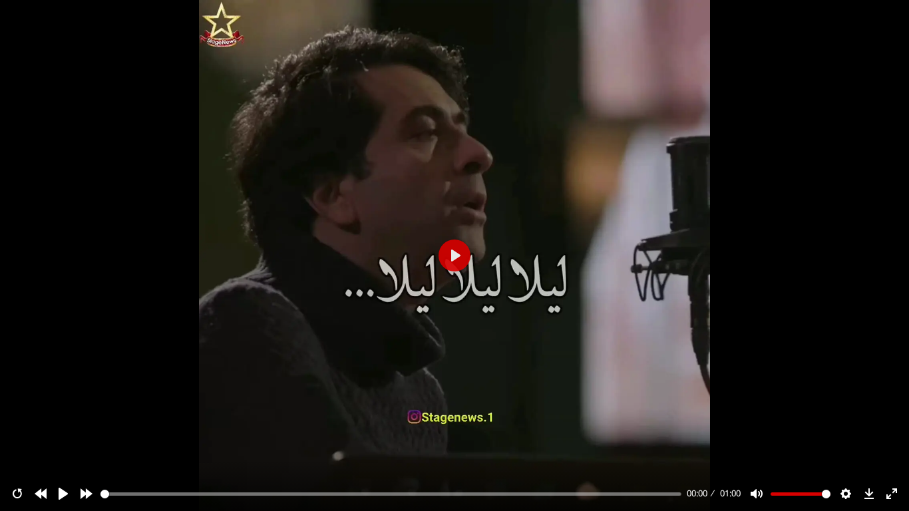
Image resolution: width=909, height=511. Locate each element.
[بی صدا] (756, 493)
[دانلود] (869, 493)
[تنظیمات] (845, 493)
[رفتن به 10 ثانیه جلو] (86, 493)
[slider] (391, 494)
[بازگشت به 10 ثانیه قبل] (40, 493)
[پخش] (63, 493)
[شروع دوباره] (17, 493)
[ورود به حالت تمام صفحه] (891, 493)
